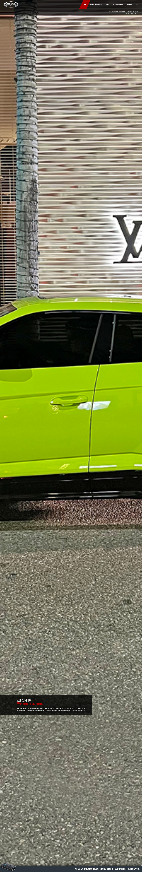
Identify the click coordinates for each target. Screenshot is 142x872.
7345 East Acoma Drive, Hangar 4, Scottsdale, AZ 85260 (123, 11)
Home (84, 5)
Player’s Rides (118, 5)
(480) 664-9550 (129, 13)
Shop (107, 5)
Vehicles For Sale (96, 5)
